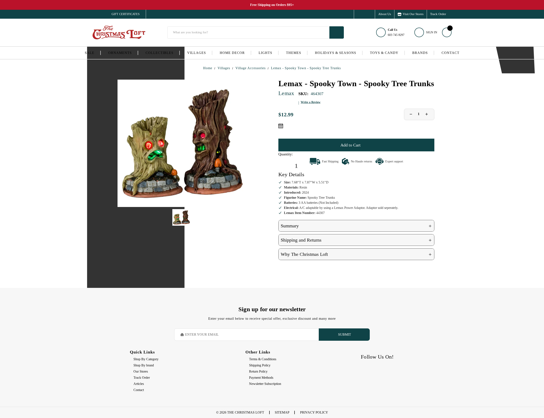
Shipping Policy (260, 365)
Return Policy (258, 371)
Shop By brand (143, 365)
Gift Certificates (122, 14)
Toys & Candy (384, 53)
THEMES (293, 53)
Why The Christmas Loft (356, 254)
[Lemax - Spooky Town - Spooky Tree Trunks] (181, 143)
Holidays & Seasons (335, 53)
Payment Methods (261, 377)
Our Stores (140, 371)
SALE (89, 53)
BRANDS (420, 53)
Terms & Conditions (262, 359)
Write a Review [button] (310, 102)
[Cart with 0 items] (447, 32)
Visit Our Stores (413, 14)
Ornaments (120, 53)
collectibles (159, 53)
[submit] (336, 32)
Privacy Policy (314, 412)
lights (265, 53)
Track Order (438, 14)
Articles (138, 384)
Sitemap (282, 412)
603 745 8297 (396, 32)
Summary (356, 226)
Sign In (431, 32)
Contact (450, 53)
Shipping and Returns (356, 240)
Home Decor (232, 53)
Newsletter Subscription (265, 384)
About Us (384, 14)
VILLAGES (196, 53)
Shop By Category (146, 359)
